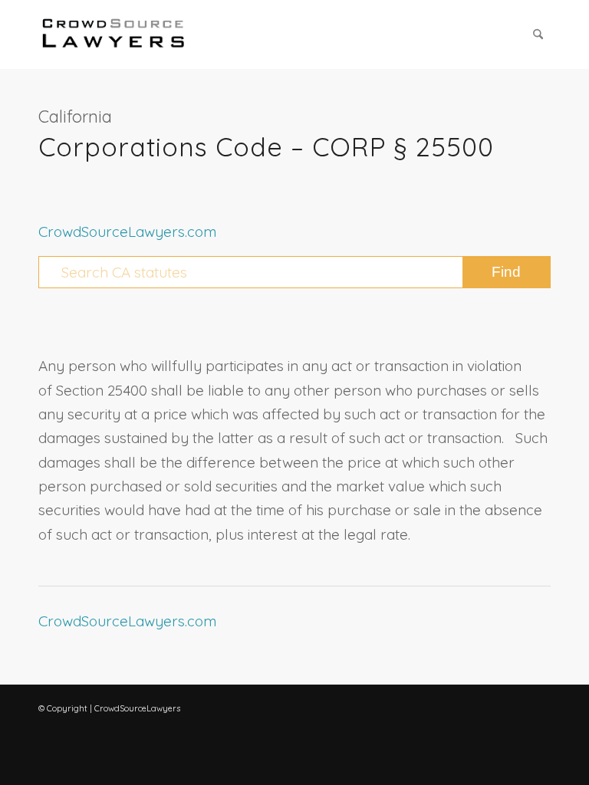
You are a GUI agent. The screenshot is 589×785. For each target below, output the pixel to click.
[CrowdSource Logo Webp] (113, 34)
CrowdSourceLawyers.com (127, 231)
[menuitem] (538, 34)
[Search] (538, 34)
